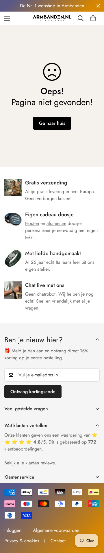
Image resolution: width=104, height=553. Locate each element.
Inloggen (12, 530)
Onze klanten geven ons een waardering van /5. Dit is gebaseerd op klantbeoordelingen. (51, 442)
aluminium (56, 223)
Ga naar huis (52, 123)
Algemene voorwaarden (56, 530)
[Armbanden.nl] (52, 18)
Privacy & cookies (21, 540)
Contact (58, 540)
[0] (93, 18)
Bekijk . (30, 462)
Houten (32, 223)
